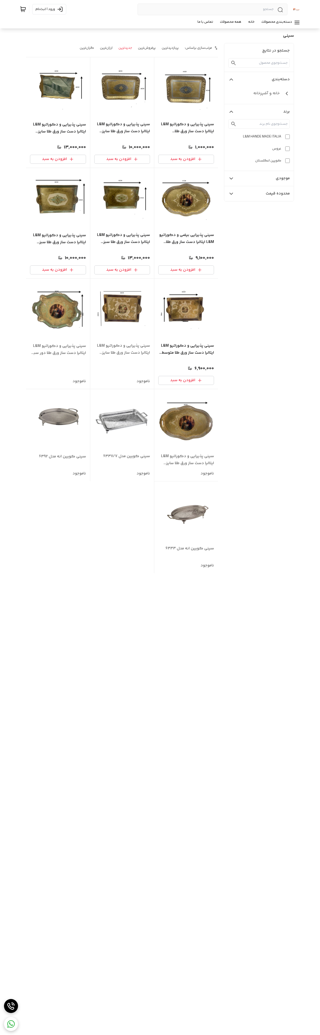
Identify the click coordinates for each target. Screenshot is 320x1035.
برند (286, 111)
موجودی (283, 178)
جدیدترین (125, 48)
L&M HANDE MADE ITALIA (262, 136)
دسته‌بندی (281, 79)
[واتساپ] (11, 1024)
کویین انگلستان (268, 160)
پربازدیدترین (170, 48)
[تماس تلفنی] (11, 1006)
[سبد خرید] (23, 9)
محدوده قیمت (278, 193)
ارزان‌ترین (106, 48)
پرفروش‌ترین (147, 48)
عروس (276, 148)
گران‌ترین (87, 48)
